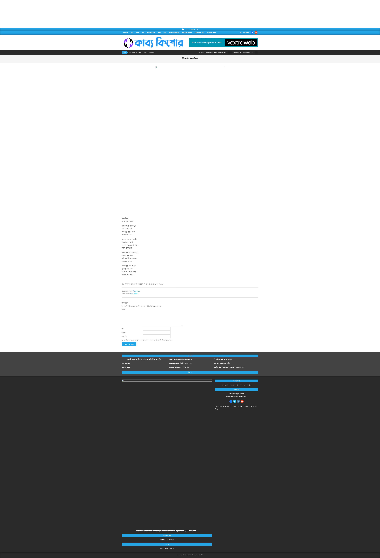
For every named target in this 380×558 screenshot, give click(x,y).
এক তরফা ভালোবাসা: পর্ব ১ (222, 363)
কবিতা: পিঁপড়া (134, 294)
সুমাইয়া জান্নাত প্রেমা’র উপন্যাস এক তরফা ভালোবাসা (229, 367)
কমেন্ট (124, 309)
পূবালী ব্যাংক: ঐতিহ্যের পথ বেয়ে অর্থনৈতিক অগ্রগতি (144, 359)
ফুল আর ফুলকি (126, 367)
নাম (123, 329)
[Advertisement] (59, 14)
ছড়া (162, 284)
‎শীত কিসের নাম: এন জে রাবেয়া (223, 359)
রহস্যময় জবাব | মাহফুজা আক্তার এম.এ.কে (180, 359)
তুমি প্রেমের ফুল (126, 363)
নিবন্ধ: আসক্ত (136, 291)
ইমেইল (124, 332)
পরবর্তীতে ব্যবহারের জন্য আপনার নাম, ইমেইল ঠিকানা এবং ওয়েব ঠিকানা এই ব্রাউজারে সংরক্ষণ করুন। (148, 340)
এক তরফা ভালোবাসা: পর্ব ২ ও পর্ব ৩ (250, 52)
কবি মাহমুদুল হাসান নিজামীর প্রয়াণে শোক (224, 52)
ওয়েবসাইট (124, 336)
